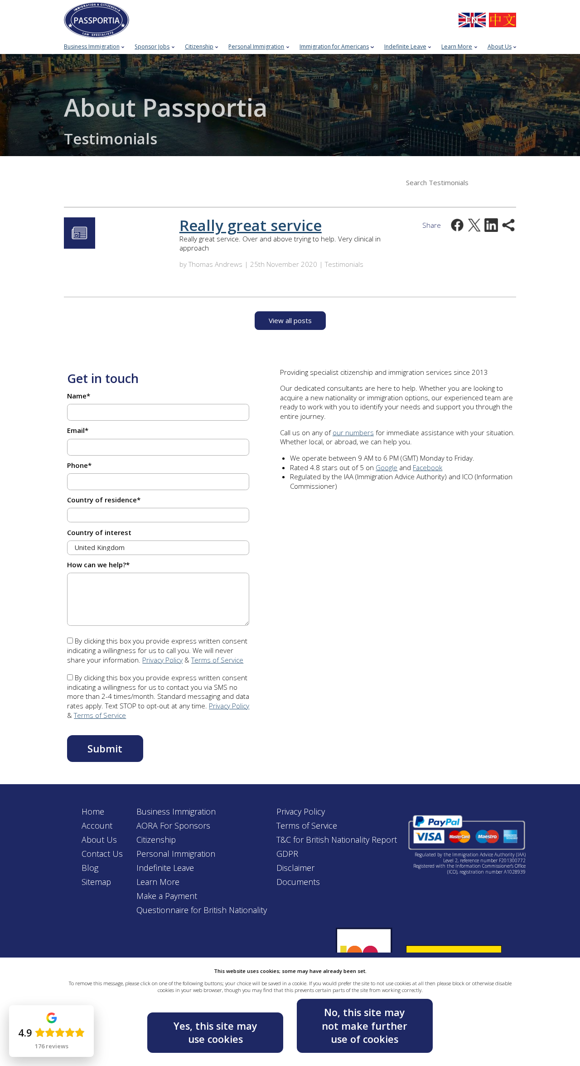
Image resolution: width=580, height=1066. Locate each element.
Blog (90, 867)
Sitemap (96, 881)
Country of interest (99, 532)
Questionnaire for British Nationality (201, 909)
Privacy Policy (162, 659)
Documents (298, 881)
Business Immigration (176, 811)
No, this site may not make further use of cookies (364, 1026)
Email (77, 430)
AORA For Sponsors (173, 825)
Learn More (157, 881)
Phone (79, 465)
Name (78, 395)
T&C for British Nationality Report (336, 839)
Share (431, 225)
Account (97, 825)
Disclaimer (295, 867)
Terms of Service (217, 659)
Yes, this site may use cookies (215, 1032)
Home (93, 811)
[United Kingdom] (472, 20)
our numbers (353, 432)
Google (386, 467)
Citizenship (156, 839)
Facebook (427, 467)
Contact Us (102, 853)
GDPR (287, 853)
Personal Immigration (175, 853)
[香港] (502, 20)
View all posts (290, 320)
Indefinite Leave (165, 867)
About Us (99, 839)
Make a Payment (166, 895)
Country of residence (103, 499)
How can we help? (98, 564)
